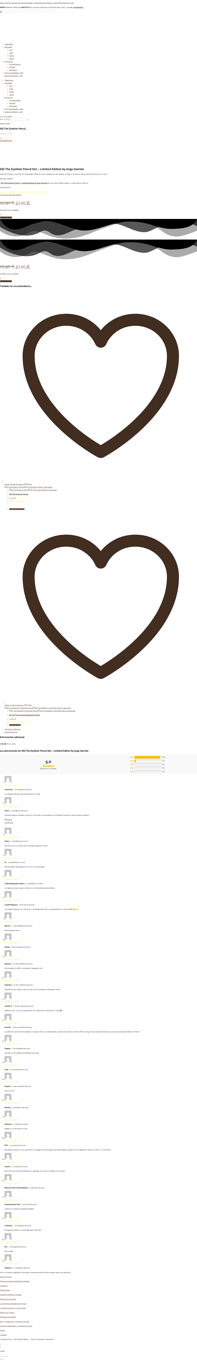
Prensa (2, 1330)
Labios (11, 58)
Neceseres (13, 70)
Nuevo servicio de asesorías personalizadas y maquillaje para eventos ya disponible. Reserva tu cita (37, 3)
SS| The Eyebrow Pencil (18, 494)
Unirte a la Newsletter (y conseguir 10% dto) (16, 1326)
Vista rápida (47, 487)
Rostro (11, 56)
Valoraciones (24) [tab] (11, 732)
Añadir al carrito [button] (15, 725)
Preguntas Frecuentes (8, 1317)
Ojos (11, 50)
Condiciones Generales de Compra (13, 1304)
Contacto (3, 1335)
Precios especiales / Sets (14, 73)
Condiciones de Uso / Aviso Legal (13, 1308)
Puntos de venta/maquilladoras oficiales (15, 1281)
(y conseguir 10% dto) (21, 1322)
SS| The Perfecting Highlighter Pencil (24, 715)
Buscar (2, 119)
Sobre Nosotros (6, 1277)
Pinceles (12, 67)
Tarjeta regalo (5, 1290)
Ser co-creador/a (6, 1322)
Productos (4, 1286)
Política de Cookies (7, 1313)
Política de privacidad (8, 1299)
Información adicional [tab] (12, 729)
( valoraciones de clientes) (10, 195)
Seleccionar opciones (16, 509)
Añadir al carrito (6, 141)
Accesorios (9, 61)
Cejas (11, 53)
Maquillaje (8, 47)
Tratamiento (9, 44)
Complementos (15, 64)
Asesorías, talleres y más (14, 76)
